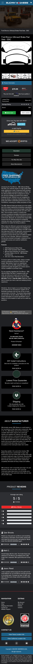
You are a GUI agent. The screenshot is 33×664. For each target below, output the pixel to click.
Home (3, 602)
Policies (20, 606)
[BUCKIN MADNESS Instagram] (16, 643)
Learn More (21, 124)
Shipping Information (7, 606)
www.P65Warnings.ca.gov (21, 313)
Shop (2, 604)
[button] (29, 56)
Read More (16, 386)
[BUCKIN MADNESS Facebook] (6, 643)
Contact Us (4, 607)
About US (20, 604)
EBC (29, 107)
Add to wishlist (26, 113)
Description (16, 151)
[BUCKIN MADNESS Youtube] (26, 643)
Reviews (16, 155)
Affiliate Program (6, 609)
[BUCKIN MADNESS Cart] (31, 2)
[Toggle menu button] (2, 2)
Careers (20, 607)
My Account (21, 602)
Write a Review (17, 507)
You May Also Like (16, 160)
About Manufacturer (16, 164)
